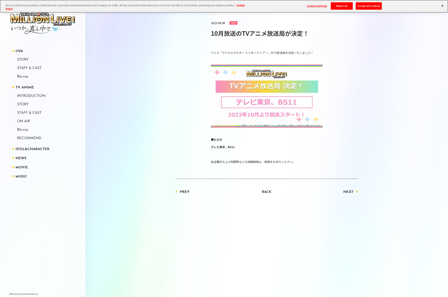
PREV (185, 192)
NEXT (348, 192)
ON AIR (23, 121)
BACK (266, 192)
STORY (23, 59)
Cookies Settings (317, 6)
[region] (224, 6)
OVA (19, 51)
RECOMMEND (29, 138)
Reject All (341, 6)
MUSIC (21, 176)
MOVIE (21, 167)
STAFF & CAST (29, 68)
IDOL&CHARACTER (32, 149)
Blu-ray (22, 76)
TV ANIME (24, 87)
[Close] (442, 6)
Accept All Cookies (369, 6)
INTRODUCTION (31, 96)
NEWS (20, 158)
